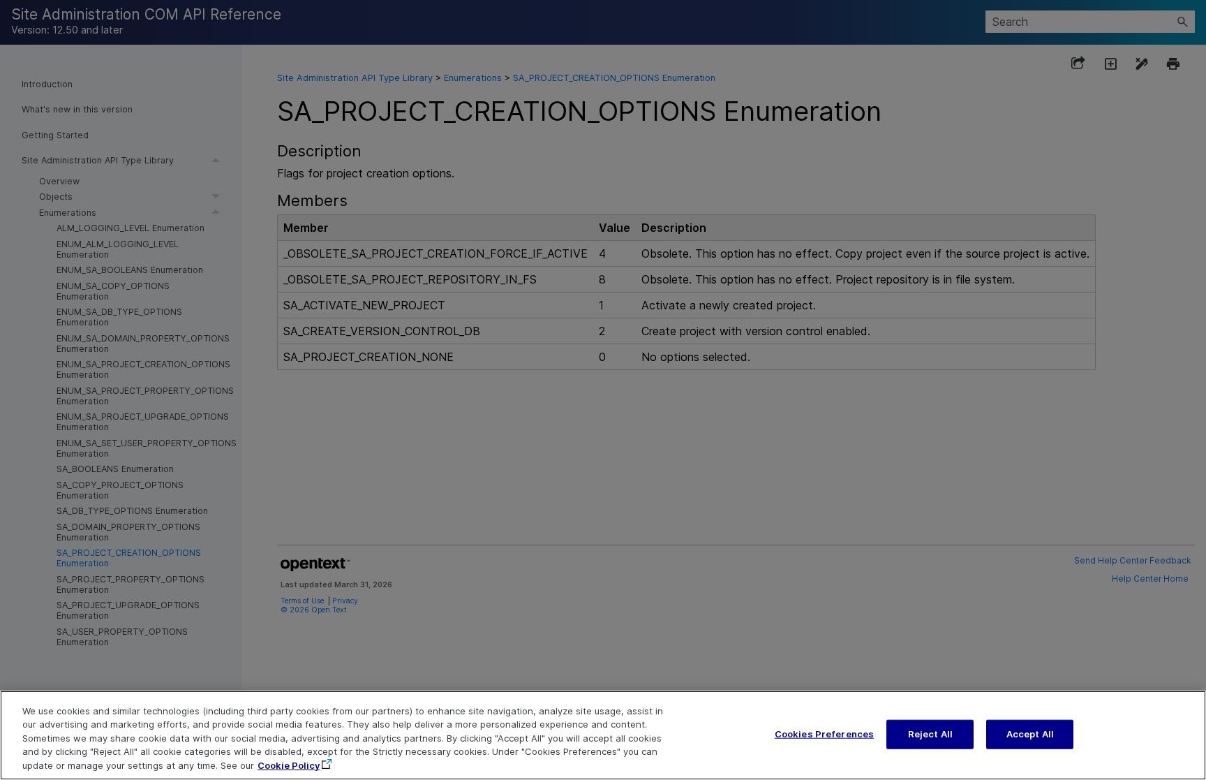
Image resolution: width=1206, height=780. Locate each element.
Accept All (1030, 733)
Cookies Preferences (824, 733)
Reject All (930, 733)
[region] (603, 735)
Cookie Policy (289, 765)
